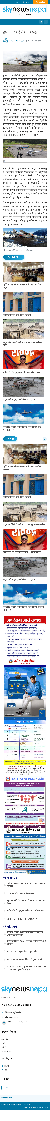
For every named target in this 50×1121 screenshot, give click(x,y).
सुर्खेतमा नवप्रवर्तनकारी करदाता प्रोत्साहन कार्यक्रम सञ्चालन (22, 286)
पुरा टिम (6, 1087)
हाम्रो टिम (4, 1047)
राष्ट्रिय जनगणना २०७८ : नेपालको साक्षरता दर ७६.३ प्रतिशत (26, 943)
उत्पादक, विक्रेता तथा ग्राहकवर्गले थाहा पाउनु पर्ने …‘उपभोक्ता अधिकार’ (25, 934)
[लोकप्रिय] (46, 22)
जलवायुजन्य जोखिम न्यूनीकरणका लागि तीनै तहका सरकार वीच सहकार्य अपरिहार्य (26, 968)
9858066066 (13, 1017)
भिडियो (6, 1066)
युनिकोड (7, 1070)
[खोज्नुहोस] (41, 22)
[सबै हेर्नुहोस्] (45, 439)
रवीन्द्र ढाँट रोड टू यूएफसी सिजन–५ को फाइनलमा (22, 372)
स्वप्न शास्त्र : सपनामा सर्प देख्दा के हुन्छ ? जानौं (24, 959)
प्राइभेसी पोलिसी (6, 1051)
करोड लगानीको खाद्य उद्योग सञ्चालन (17, 315)
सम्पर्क (3, 1043)
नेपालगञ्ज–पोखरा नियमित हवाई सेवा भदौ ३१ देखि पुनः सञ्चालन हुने (22, 428)
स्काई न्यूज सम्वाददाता (17, 40)
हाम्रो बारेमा (4, 1039)
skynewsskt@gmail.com (21, 1021)
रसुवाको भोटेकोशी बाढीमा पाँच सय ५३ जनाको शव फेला (22, 344)
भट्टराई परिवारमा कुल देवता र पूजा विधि (22, 951)
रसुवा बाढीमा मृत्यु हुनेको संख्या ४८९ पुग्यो (19, 399)
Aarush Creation (43, 1107)
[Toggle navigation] (3, 22)
